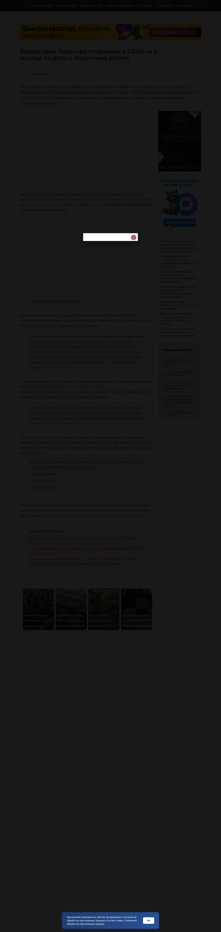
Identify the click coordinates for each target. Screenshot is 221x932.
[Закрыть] (133, 237)
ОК (148, 920)
